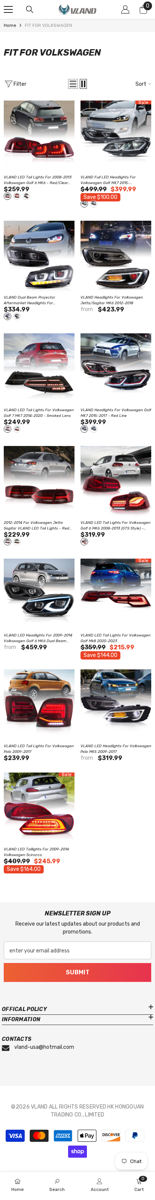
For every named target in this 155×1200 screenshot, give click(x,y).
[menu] (8, 9)
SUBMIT (78, 972)
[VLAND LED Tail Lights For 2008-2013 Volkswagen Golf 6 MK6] (39, 136)
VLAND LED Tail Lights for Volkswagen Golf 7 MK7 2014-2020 (39, 413)
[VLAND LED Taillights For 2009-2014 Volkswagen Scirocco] (39, 808)
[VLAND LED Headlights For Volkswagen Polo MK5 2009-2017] (116, 704)
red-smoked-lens (17, 196)
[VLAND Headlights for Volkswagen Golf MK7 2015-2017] (116, 368)
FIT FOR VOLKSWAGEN (48, 25)
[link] (57, 1185)
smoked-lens (26, 196)
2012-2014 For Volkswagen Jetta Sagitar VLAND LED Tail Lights (36, 525)
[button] (73, 84)
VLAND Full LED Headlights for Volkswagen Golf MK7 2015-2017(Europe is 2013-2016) (115, 180)
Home (10, 25)
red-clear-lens (7, 196)
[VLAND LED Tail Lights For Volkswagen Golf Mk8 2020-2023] (116, 594)
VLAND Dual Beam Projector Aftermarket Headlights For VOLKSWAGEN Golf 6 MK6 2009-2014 (38, 300)
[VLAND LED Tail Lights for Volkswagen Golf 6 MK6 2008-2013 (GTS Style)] (116, 481)
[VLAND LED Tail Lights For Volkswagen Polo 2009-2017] (39, 704)
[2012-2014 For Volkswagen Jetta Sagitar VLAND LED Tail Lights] (39, 481)
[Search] (29, 9)
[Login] (125, 9)
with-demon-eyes (7, 316)
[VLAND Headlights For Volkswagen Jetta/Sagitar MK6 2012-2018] (116, 256)
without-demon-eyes (17, 316)
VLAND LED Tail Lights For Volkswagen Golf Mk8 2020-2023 (115, 638)
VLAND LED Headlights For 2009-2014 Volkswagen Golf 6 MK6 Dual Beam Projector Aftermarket (38, 638)
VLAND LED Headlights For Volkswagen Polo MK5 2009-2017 (116, 749)
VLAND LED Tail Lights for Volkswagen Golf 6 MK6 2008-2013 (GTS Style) (115, 525)
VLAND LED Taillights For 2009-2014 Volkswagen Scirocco (36, 852)
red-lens (17, 429)
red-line (93, 203)
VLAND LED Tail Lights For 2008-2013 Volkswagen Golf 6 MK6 (37, 180)
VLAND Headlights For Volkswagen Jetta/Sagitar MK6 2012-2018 (112, 300)
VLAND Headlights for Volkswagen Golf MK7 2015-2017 (116, 413)
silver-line (84, 203)
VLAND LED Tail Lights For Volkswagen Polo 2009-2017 (39, 749)
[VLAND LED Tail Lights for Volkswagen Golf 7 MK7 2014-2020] (39, 368)
